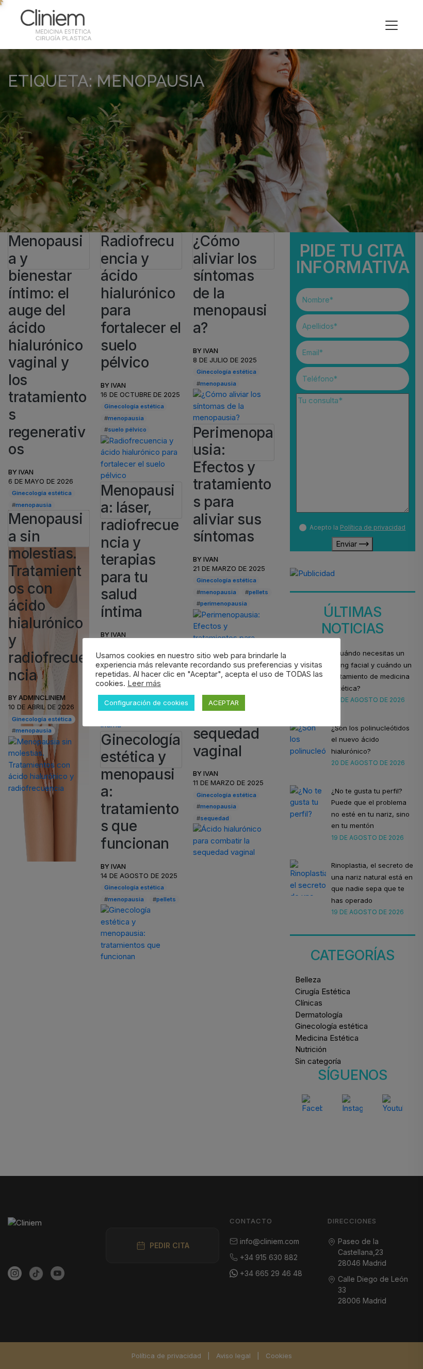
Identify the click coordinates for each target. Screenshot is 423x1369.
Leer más (144, 683)
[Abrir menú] (391, 25)
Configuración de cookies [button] (146, 702)
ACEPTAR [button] (223, 702)
